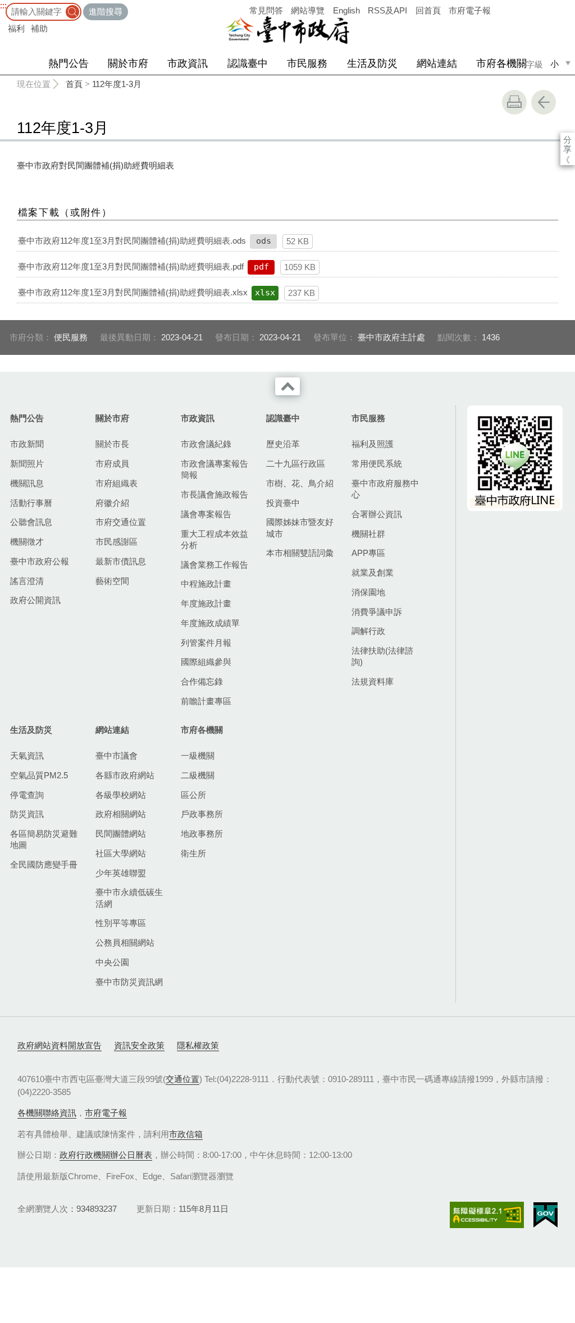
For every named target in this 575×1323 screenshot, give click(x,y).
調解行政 (368, 631)
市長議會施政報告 (214, 494)
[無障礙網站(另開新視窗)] (487, 1215)
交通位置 (182, 1079)
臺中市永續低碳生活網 (129, 897)
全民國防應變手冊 (43, 864)
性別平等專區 (120, 923)
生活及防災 (372, 63)
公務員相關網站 (124, 942)
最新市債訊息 (120, 561)
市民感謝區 (116, 541)
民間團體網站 (120, 833)
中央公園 (112, 962)
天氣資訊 (27, 755)
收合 (287, 386)
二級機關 (198, 775)
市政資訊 (187, 63)
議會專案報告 (206, 514)
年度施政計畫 (206, 603)
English (346, 10)
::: (3, 5)
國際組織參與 (206, 662)
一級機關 (198, 755)
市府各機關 (501, 63)
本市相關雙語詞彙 (300, 553)
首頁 (74, 84)
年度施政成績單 (210, 623)
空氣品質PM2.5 (39, 775)
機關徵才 (27, 541)
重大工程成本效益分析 (214, 539)
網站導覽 (308, 10)
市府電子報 (470, 10)
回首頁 (428, 10)
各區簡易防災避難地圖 (43, 839)
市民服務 (307, 63)
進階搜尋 (105, 11)
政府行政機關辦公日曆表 (106, 1155)
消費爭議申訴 (377, 612)
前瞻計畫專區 (206, 701)
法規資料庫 (373, 681)
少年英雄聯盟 (120, 873)
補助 (39, 28)
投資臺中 (283, 503)
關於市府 (128, 63)
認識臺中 (247, 63)
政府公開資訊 (35, 600)
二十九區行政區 (295, 463)
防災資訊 (27, 814)
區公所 (193, 795)
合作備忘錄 (202, 681)
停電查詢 (27, 795)
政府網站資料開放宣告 (59, 1045)
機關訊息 (27, 483)
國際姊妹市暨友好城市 (300, 527)
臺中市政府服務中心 (385, 488)
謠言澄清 (27, 581)
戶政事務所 (202, 814)
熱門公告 (68, 63)
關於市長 (112, 444)
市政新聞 (27, 444)
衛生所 (193, 853)
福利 (16, 28)
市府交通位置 (120, 522)
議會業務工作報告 (214, 564)
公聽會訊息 (31, 522)
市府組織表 (116, 483)
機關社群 (368, 534)
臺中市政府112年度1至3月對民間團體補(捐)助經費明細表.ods (132, 240)
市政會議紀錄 (206, 444)
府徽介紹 (112, 503)
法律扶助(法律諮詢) (382, 656)
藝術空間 (112, 581)
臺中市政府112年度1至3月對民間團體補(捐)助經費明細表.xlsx (133, 292)
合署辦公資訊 (377, 514)
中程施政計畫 (206, 583)
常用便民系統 (377, 463)
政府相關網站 (120, 814)
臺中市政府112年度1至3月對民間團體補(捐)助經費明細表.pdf (131, 266)
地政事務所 (202, 833)
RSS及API (387, 10)
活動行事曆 (31, 503)
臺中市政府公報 (39, 561)
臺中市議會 (116, 755)
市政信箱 (186, 1134)
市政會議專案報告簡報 (214, 469)
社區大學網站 (120, 853)
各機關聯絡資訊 (46, 1112)
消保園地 (368, 592)
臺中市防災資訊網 (129, 982)
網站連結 (437, 63)
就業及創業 (373, 572)
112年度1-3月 (117, 84)
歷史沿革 (283, 444)
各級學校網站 (120, 795)
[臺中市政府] (287, 30)
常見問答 (266, 10)
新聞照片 (27, 463)
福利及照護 (373, 444)
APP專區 (368, 553)
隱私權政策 (198, 1045)
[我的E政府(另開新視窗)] (545, 1215)
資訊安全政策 (139, 1045)
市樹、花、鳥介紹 (300, 483)
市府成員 (112, 463)
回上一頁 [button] (543, 102)
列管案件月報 (206, 642)
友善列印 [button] (514, 102)
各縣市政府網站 (124, 775)
